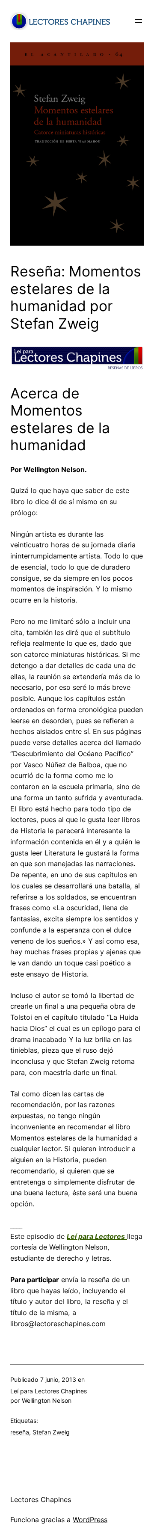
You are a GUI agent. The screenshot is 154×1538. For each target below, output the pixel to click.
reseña (19, 1432)
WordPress (90, 1519)
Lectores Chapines (40, 1499)
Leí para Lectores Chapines (48, 1391)
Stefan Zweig (51, 1432)
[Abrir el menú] (138, 21)
